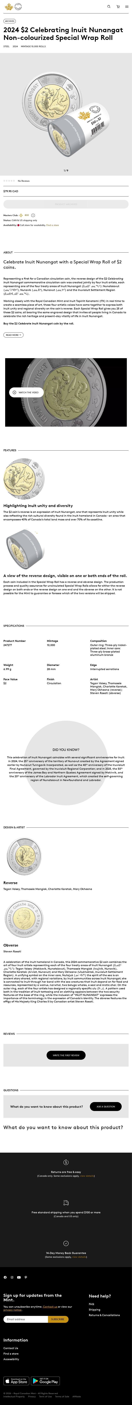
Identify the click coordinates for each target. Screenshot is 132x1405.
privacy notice (12, 1310)
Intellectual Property (14, 1396)
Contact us (50, 1306)
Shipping (94, 1309)
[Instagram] (12, 1277)
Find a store (52, 225)
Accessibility (11, 1359)
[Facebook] (5, 1277)
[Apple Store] (16, 1381)
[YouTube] (19, 1277)
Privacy (32, 1396)
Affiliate (77, 1396)
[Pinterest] (26, 1277)
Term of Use (45, 1396)
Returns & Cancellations (104, 1315)
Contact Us (10, 1348)
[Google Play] (45, 1381)
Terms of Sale (62, 1396)
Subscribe (57, 1319)
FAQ (91, 1304)
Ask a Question (106, 1106)
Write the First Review (66, 1055)
